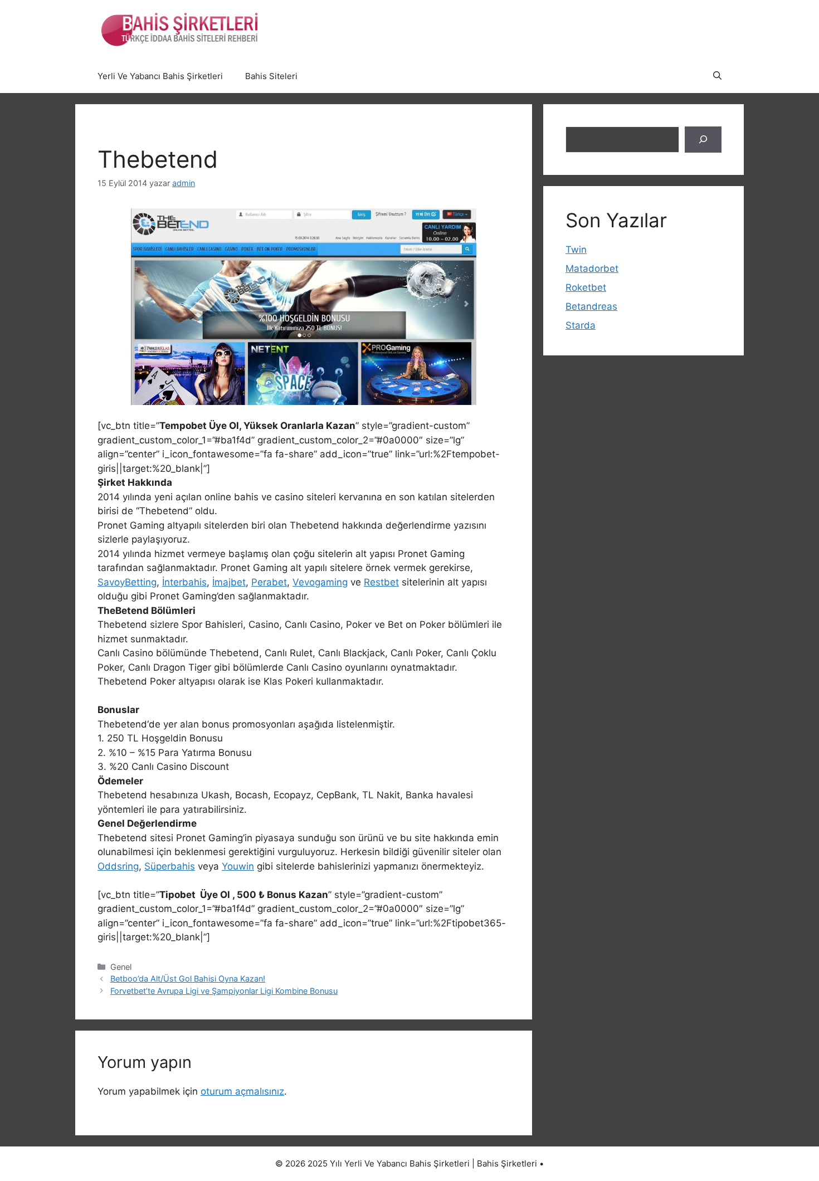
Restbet (381, 582)
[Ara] (703, 139)
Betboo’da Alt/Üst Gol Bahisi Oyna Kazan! (187, 978)
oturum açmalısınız (242, 1091)
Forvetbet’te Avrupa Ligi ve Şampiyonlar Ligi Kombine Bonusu (224, 990)
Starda (581, 325)
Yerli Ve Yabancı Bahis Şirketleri (160, 76)
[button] (717, 76)
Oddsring (118, 866)
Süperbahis (169, 866)
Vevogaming (320, 582)
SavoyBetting (127, 582)
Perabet (269, 582)
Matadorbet (592, 268)
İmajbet (229, 582)
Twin (576, 249)
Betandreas (591, 306)
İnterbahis (184, 582)
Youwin (238, 866)
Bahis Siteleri (271, 76)
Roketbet (586, 287)
